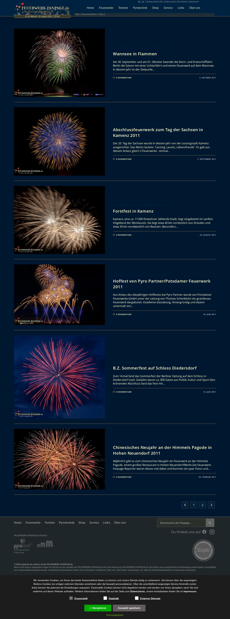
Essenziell (80, 598)
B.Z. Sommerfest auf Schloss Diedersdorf (154, 368)
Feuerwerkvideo (89, 14)
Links (181, 7)
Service (168, 7)
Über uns (194, 7)
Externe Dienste (150, 598)
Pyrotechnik (140, 7)
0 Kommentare (124, 77)
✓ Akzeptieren (97, 608)
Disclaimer (182, 2)
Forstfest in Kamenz (133, 211)
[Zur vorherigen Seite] (185, 505)
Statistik (114, 598)
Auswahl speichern (129, 608)
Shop (155, 7)
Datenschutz (170, 2)
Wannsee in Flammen (135, 53)
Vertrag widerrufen (154, 2)
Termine (123, 7)
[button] (139, 2)
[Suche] (210, 523)
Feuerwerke (106, 7)
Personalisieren (114, 615)
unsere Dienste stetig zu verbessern (141, 580)
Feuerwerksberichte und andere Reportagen (140, 48)
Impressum (194, 2)
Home (90, 7)
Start (77, 14)
